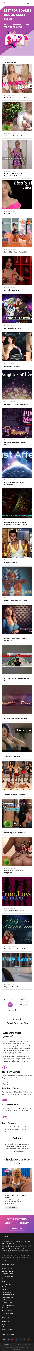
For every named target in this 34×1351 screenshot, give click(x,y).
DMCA (4, 1327)
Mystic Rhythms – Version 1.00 (14, 949)
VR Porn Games (7, 1303)
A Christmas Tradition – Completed (16, 136)
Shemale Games (7, 1313)
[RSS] (24, 1339)
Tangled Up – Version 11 (12, 756)
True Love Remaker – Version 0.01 (15, 911)
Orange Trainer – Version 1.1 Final (15, 600)
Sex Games (20, 1151)
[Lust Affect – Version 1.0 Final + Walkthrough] (17, 449)
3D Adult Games (7, 1276)
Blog (3, 1324)
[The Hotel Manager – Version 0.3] (17, 762)
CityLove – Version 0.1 (11, 987)
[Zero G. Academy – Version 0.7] (17, 295)
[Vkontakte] (16, 1339)
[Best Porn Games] (17, 1083)
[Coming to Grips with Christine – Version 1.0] (17, 606)
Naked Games (6, 1308)
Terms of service (7, 1329)
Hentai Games (12, 1250)
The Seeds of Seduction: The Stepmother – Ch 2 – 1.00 (13, 175)
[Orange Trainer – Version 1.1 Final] (17, 568)
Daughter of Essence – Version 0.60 (16, 404)
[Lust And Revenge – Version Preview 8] (17, 646)
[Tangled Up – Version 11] (17, 724)
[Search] (31, 3)
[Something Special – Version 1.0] (17, 800)
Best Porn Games (7, 1271)
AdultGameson (9, 1246)
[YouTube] (12, 1339)
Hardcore (5, 1289)
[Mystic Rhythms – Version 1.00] (17, 916)
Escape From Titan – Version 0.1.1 (15, 718)
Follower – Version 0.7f (12, 562)
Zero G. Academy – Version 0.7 (14, 328)
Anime (4, 1281)
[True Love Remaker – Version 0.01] (17, 878)
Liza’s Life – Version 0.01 (12, 214)
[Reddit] (28, 1339)
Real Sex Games (7, 1310)
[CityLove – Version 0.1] (17, 954)
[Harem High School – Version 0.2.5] (17, 219)
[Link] (3, 3)
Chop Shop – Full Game (12, 366)
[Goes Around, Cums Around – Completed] (17, 838)
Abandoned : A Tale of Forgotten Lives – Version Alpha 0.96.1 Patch (15, 523)
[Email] (4, 1339)
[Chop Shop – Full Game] (17, 333)
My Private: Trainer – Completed (15, 98)
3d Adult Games (12, 1248)
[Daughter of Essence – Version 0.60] (17, 371)
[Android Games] (17, 1099)
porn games (6, 1244)
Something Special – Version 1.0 (15, 833)
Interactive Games (8, 1295)
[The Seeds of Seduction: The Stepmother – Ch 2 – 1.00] (17, 141)
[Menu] (28, 2)
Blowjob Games (7, 1284)
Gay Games (6, 1287)
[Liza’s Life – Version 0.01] (17, 181)
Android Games (7, 1268)
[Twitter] (8, 1339)
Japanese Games (7, 1297)
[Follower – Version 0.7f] (17, 529)
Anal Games (6, 1279)
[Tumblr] (20, 1339)
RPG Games (6, 1321)
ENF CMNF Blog (20, 1144)
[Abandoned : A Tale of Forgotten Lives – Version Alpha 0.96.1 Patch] (17, 489)
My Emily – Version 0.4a (12, 290)
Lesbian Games (7, 1300)
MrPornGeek (9, 1144)
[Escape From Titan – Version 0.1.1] (17, 686)
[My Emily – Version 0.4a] (17, 257)
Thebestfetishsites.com (12, 1149)
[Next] (15, 1010)
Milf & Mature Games (9, 1305)
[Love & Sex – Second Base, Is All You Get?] (17, 1189)
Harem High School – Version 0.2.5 (15, 252)
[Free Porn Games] (17, 1067)
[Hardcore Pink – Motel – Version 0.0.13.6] (17, 409)
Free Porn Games (7, 1274)
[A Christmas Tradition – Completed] (17, 103)
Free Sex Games (21, 1146)
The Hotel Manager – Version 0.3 (15, 794)
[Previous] (4, 999)
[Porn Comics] (17, 1118)
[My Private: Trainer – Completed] (17, 65)
